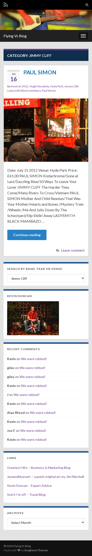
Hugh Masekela (39, 86)
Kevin (14, 86)
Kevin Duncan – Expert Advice (29, 486)
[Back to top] (81, 545)
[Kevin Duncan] (33, 317)
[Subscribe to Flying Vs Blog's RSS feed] (6, 3)
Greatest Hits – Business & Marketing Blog (39, 468)
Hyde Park (56, 86)
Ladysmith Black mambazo (24, 90)
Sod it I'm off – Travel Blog (26, 494)
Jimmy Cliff (71, 86)
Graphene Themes (36, 550)
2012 (25, 86)
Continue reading (27, 235)
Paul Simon (49, 90)
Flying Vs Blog (15, 36)
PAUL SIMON (39, 72)
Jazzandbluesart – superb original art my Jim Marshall (45, 477)
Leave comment (73, 250)
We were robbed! (34, 359)
